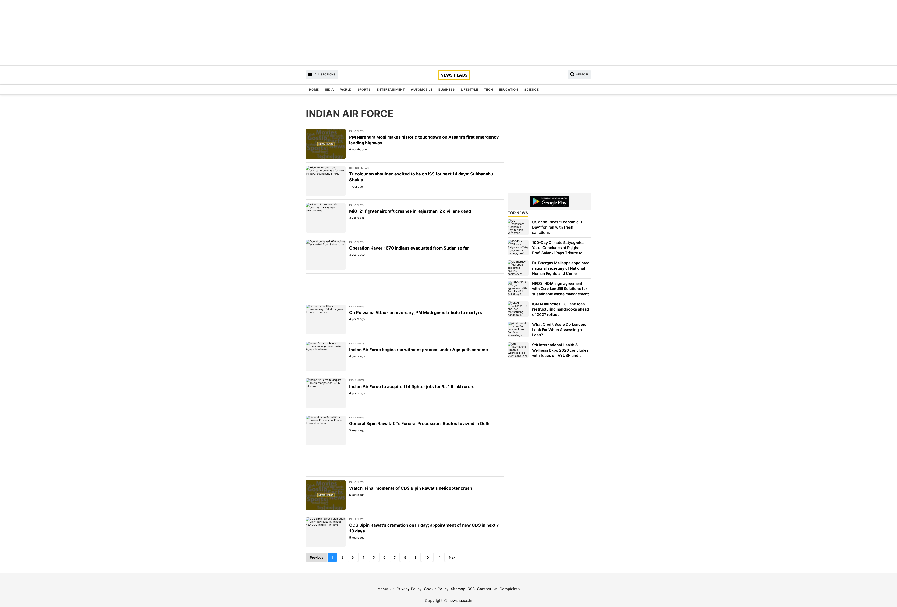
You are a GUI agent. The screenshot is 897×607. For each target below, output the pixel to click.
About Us (386, 588)
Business (446, 89)
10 (427, 557)
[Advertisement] (448, 32)
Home (314, 89)
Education (508, 89)
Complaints (509, 588)
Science (531, 89)
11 (439, 557)
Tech (488, 89)
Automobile (421, 89)
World (346, 89)
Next (452, 557)
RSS (471, 588)
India (329, 89)
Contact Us (487, 588)
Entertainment (391, 89)
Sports (364, 89)
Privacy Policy (409, 588)
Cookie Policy (436, 588)
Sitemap (458, 588)
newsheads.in (460, 600)
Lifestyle (469, 89)
